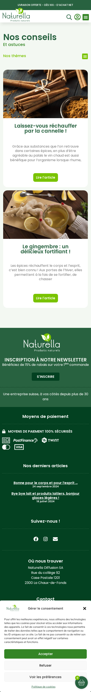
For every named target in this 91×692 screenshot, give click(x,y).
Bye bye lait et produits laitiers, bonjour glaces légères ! (45, 495)
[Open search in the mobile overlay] (68, 17)
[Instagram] (45, 539)
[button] (85, 608)
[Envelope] (55, 539)
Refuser (45, 665)
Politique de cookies (43, 686)
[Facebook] (36, 539)
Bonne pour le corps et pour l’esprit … (46, 482)
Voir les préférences (45, 677)
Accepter (45, 654)
